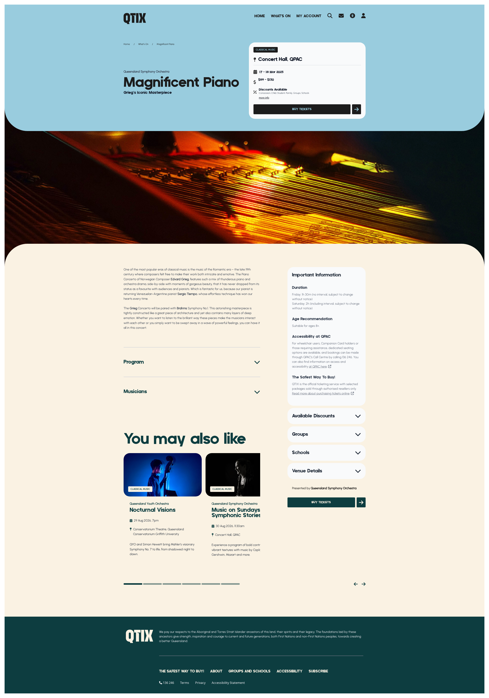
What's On (280, 16)
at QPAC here (318, 366)
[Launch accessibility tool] (352, 16)
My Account (308, 16)
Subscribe (318, 671)
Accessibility (290, 671)
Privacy (200, 683)
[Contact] (341, 16)
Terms (184, 683)
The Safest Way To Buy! (181, 671)
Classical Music (265, 49)
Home (259, 16)
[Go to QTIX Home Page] (135, 18)
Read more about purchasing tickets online (321, 393)
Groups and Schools (249, 671)
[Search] (330, 16)
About (216, 671)
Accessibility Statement (228, 683)
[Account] (363, 16)
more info (264, 97)
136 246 (347, 357)
